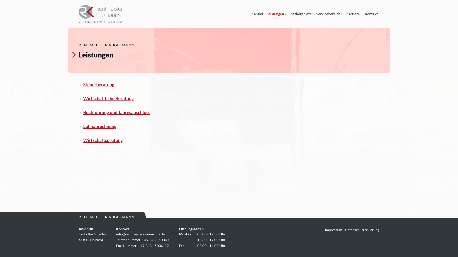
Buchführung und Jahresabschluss (116, 112)
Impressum (333, 230)
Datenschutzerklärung (362, 230)
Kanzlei (257, 14)
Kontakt (371, 14)
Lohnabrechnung (99, 126)
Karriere (353, 14)
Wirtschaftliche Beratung (108, 98)
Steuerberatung (98, 84)
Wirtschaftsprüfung (103, 140)
